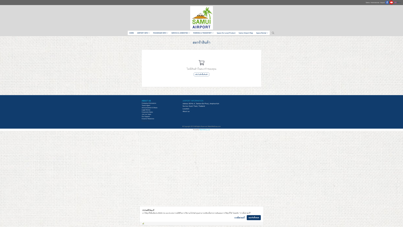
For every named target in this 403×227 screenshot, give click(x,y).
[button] (273, 33)
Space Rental (261, 33)
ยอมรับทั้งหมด (254, 217)
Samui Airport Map (246, 33)
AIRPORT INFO (142, 33)
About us (186, 111)
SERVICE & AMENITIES (179, 33)
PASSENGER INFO (160, 33)
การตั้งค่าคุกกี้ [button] (239, 217)
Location (186, 109)
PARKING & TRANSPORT (202, 33)
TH (397, 2)
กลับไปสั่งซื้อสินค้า (201, 74)
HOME (131, 33)
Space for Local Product (226, 33)
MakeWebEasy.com (204, 129)
